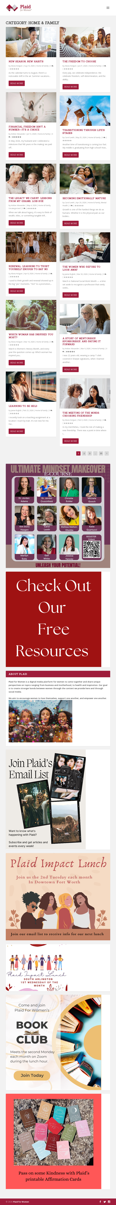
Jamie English (16, 410)
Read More (16, 83)
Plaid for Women (21, 1201)
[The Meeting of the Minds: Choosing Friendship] (85, 393)
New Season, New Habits (26, 61)
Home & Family (42, 66)
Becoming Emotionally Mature (84, 198)
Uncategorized (15, 208)
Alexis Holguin (16, 66)
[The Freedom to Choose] (85, 42)
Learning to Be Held (23, 406)
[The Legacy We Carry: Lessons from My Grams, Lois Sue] (31, 179)
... (95, 453)
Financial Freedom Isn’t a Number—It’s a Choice (27, 128)
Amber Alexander (18, 134)
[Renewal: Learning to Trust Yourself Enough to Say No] (31, 247)
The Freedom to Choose (79, 61)
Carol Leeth (69, 137)
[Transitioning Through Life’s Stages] (85, 111)
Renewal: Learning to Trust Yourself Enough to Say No (29, 268)
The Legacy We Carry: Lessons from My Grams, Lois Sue (30, 200)
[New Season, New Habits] (31, 42)
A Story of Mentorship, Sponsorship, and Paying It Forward (82, 341)
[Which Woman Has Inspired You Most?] (31, 315)
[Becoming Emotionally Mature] (85, 179)
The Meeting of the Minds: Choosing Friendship (81, 414)
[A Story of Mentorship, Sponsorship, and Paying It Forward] (85, 319)
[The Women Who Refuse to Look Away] (85, 247)
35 (101, 453)
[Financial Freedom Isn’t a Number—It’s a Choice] (31, 107)
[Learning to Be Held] (31, 387)
